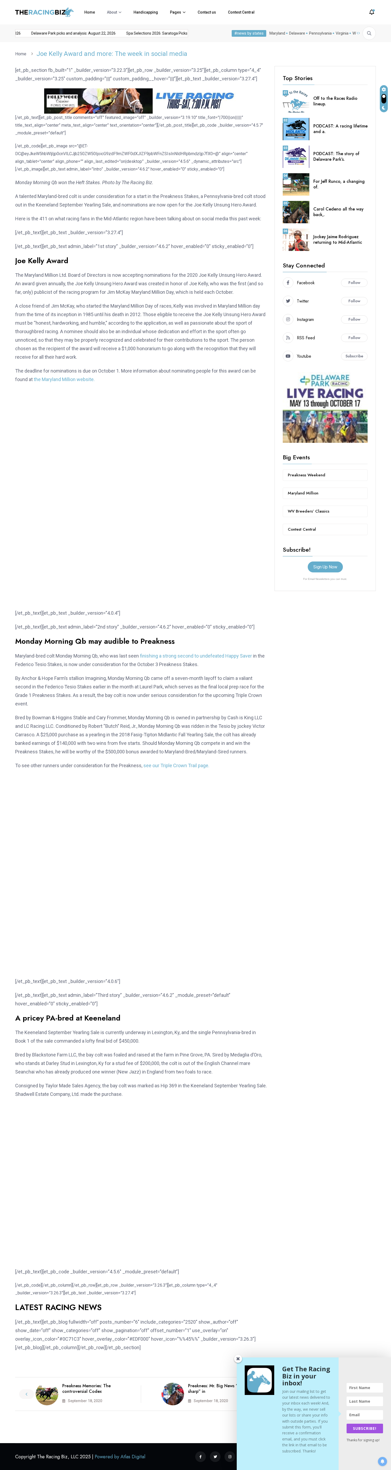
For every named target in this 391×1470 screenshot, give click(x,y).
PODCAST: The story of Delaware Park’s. (336, 156)
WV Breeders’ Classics (308, 511)
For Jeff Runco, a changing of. (339, 184)
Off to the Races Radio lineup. (335, 101)
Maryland (277, 33)
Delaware (297, 33)
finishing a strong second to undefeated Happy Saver (196, 656)
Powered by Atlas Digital (120, 1456)
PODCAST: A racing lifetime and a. (340, 129)
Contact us (207, 12)
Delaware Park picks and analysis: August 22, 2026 (147, 33)
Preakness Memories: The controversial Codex (86, 1388)
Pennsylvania (320, 33)
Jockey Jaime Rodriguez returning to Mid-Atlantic (337, 239)
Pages (175, 12)
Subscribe (354, 356)
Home (89, 12)
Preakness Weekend (306, 475)
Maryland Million (303, 493)
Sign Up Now (325, 566)
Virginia (342, 33)
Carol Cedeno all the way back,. (338, 212)
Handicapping (146, 12)
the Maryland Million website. (64, 379)
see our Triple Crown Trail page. (176, 765)
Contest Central (241, 12)
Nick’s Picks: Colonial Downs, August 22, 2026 (57, 33)
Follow (354, 283)
